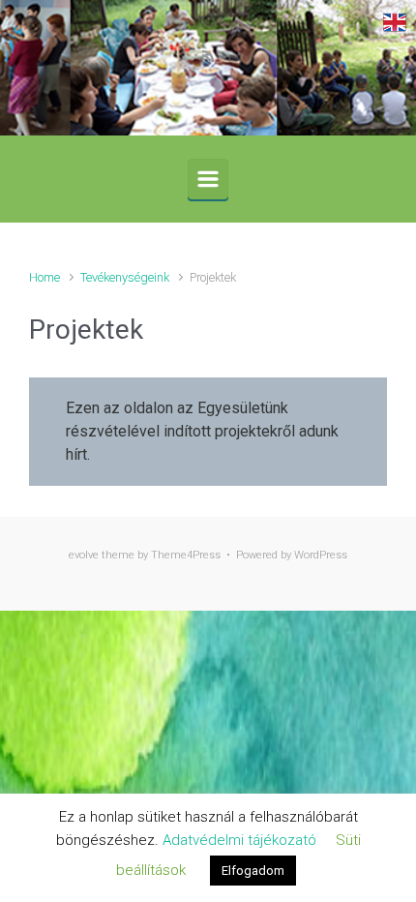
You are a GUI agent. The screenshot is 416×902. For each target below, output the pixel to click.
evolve (84, 555)
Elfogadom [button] (253, 870)
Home (44, 277)
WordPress (320, 555)
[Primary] (208, 179)
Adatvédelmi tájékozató (239, 840)
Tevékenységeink (124, 277)
